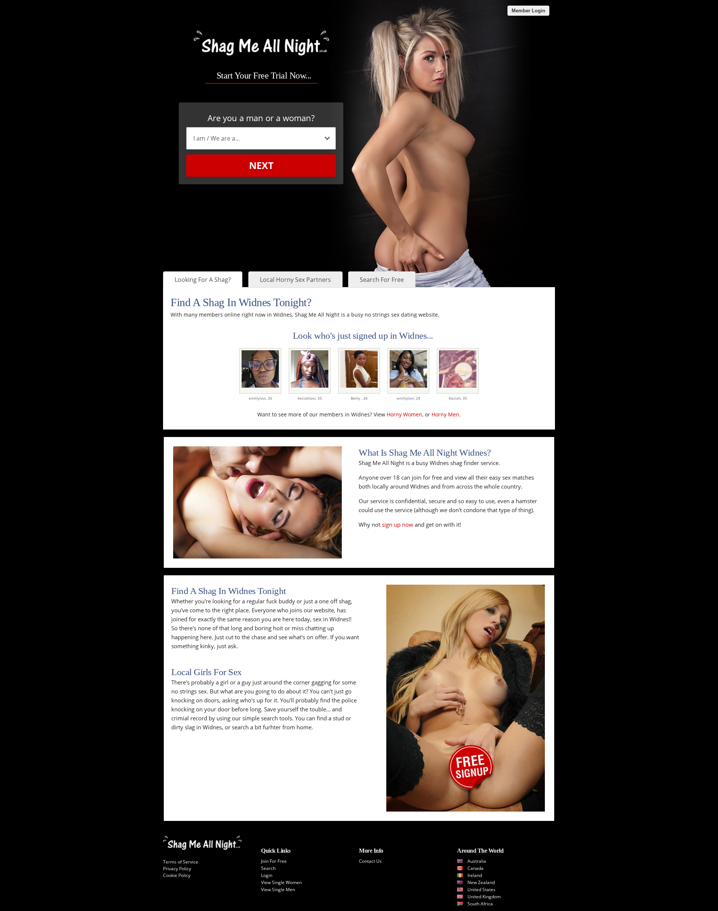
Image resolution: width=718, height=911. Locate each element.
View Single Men (278, 889)
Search (268, 868)
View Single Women (281, 882)
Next (261, 165)
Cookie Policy (176, 875)
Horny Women (404, 414)
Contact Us (370, 861)
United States (481, 889)
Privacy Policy (177, 868)
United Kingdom (484, 896)
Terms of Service (180, 862)
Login (266, 875)
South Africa (480, 904)
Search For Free (382, 280)
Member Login (528, 10)
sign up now (397, 524)
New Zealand (481, 882)
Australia (476, 861)
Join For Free (274, 861)
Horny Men (445, 414)
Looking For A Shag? (203, 280)
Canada (475, 868)
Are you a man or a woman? (261, 117)
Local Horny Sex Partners (295, 280)
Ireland (474, 875)
